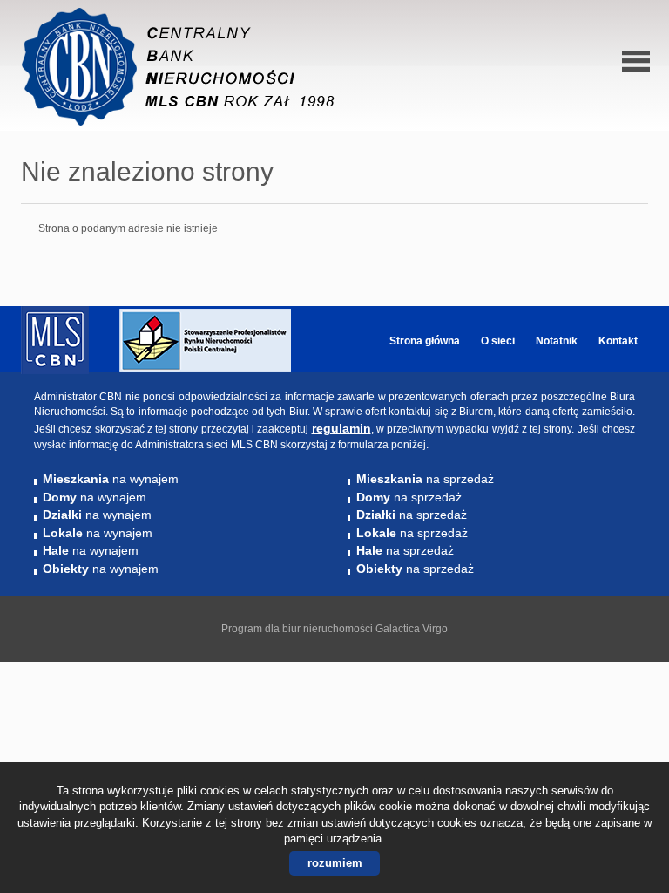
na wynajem (111, 479)
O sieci (498, 341)
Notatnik (557, 341)
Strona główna (424, 341)
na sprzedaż (425, 479)
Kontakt (618, 341)
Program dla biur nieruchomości (298, 629)
